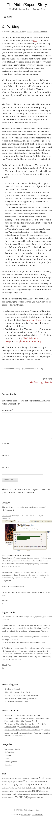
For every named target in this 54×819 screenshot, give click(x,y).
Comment (7, 410)
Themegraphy (37, 814)
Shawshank (12, 794)
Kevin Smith (21, 788)
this (35, 40)
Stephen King (29, 794)
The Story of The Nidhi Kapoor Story (21, 698)
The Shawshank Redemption (43, 794)
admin (29, 31)
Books (41, 778)
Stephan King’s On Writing (28, 341)
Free (22, 785)
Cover (26, 781)
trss (6, 798)
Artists (24, 778)
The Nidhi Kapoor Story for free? (19, 692)
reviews (16, 586)
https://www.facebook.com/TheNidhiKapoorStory (23, 642)
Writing (40, 368)
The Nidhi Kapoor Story (27, 4)
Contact (47, 730)
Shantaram (5, 794)
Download (5, 785)
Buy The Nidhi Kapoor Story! (24, 721)
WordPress (25, 814)
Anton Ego (18, 778)
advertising (5, 778)
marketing (44, 787)
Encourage (12, 785)
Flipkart (44, 631)
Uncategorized (11, 762)
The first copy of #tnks (41, 382)
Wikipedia (11, 798)
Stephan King (21, 794)
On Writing (15, 368)
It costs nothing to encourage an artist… (22, 695)
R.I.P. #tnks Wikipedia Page (16, 702)
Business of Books (12, 749)
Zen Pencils (39, 798)
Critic (32, 782)
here (20, 659)
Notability (5, 791)
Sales (7, 758)
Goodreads (6, 516)
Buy (10, 625)
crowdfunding (43, 782)
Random (8, 755)
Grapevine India (34, 784)
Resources (31, 368)
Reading (36, 790)
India (45, 785)
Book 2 (28, 778)
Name (5, 443)
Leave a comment (40, 31)
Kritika (5, 572)
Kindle (28, 788)
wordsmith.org (34, 320)
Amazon (33, 631)
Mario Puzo (33, 788)
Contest (20, 782)
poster (17, 791)
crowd (37, 782)
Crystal (5, 558)
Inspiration (5, 788)
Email (5, 455)
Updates (8, 765)
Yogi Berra (31, 798)
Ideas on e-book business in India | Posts (22, 733)
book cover (34, 778)
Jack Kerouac (13, 788)
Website (6, 467)
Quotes (21, 791)
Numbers (11, 791)
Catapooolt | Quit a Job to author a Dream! (22, 730)
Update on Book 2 (12, 689)
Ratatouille (27, 791)
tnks (3, 798)
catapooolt (13, 782)
